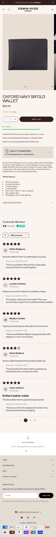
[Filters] (5, 235)
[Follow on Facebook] (22, 518)
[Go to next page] (35, 420)
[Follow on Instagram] (28, 518)
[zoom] (52, 86)
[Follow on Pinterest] (34, 518)
